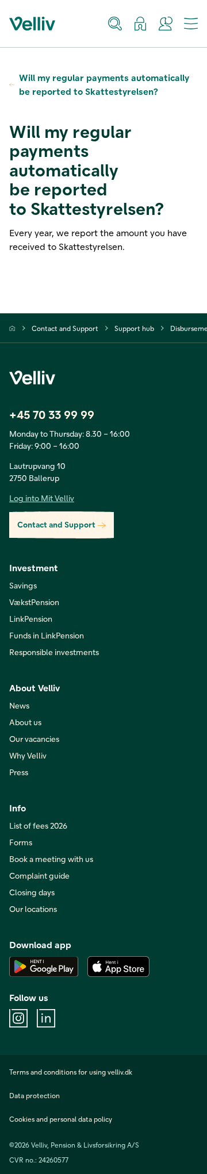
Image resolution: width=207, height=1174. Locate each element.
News (19, 705)
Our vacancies (34, 739)
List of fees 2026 (38, 825)
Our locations (33, 909)
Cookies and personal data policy (60, 1119)
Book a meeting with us (51, 859)
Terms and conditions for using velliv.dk (70, 1072)
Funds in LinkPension (46, 635)
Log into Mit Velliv (41, 498)
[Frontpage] (12, 328)
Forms (20, 842)
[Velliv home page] (32, 23)
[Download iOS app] (118, 966)
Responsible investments (54, 652)
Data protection (34, 1095)
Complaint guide (39, 875)
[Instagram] (18, 1018)
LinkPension (30, 618)
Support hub (134, 328)
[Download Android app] (43, 966)
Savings (23, 585)
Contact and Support (65, 328)
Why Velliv (28, 755)
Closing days (32, 892)
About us (25, 722)
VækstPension (34, 602)
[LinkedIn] (46, 1018)
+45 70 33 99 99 (51, 414)
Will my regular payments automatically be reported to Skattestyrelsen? (104, 84)
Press (18, 772)
